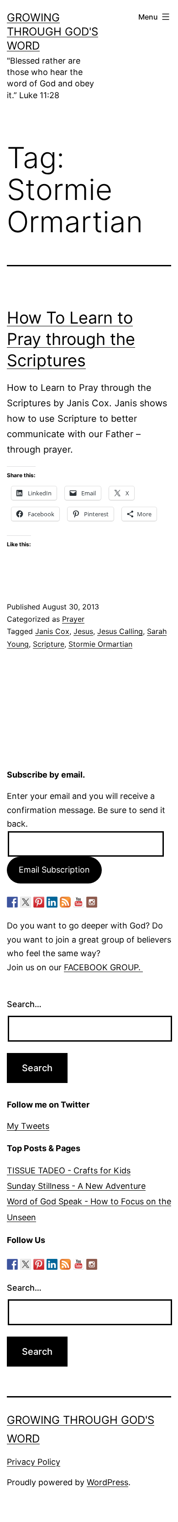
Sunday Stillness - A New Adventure (76, 1186)
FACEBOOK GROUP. (103, 967)
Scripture (48, 644)
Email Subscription (54, 869)
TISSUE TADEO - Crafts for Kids (69, 1170)
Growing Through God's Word (52, 31)
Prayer (73, 619)
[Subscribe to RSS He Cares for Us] (65, 902)
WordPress (107, 1482)
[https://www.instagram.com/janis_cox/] (91, 902)
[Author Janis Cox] (12, 902)
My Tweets (28, 1126)
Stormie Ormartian (100, 644)
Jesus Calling (120, 631)
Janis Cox (52, 631)
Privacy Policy (33, 1462)
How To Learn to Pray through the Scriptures (71, 339)
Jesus (83, 631)
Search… (24, 1004)
